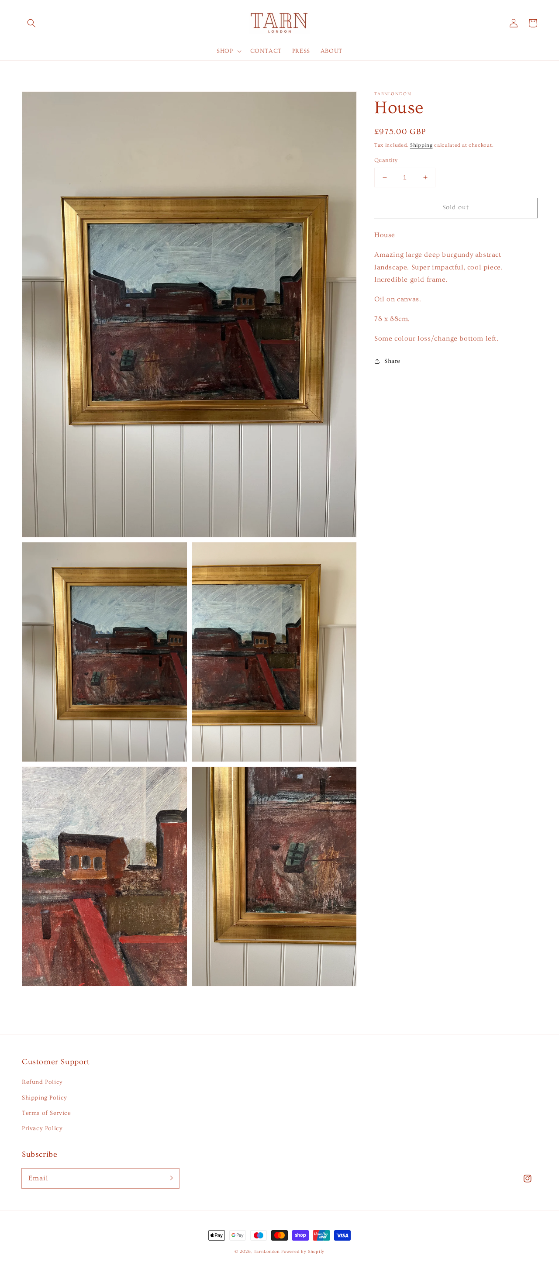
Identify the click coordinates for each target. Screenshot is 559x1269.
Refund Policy (42, 1082)
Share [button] (392, 360)
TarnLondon (267, 1251)
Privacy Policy (42, 1128)
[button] (31, 23)
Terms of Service (46, 1113)
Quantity (385, 160)
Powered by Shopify (302, 1251)
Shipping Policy (44, 1097)
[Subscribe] (169, 1178)
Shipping (421, 145)
